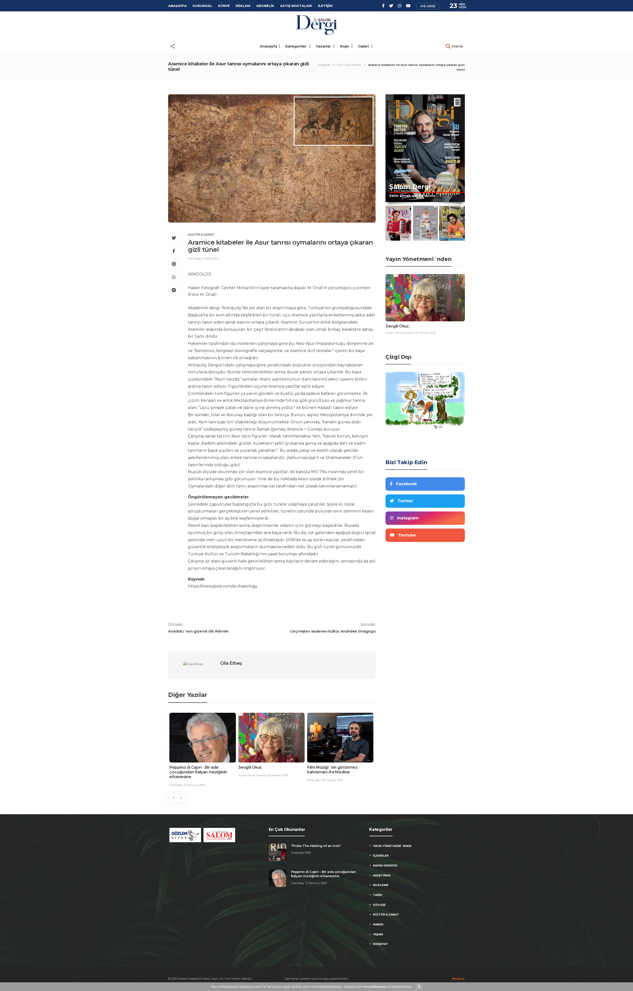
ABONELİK (265, 6)
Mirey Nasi (314, 780)
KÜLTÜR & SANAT (349, 65)
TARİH (377, 895)
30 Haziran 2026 (278, 775)
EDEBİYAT (380, 944)
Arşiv (345, 46)
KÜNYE (224, 6)
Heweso (458, 978)
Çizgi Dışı (398, 357)
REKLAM (243, 6)
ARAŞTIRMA (381, 875)
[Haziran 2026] (398, 223)
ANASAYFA (177, 6)
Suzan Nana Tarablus (252, 775)
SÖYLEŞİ (379, 905)
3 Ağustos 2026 (301, 852)
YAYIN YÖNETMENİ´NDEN (392, 846)
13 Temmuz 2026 (194, 785)
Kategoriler (296, 46)
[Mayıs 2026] (425, 223)
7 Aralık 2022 (210, 258)
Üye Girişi (427, 6)
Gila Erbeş (194, 258)
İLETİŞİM (325, 6)
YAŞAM (378, 934)
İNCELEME (380, 885)
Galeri (364, 46)
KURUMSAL (202, 6)
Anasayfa (268, 46)
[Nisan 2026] (452, 223)
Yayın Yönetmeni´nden (418, 259)
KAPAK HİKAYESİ (385, 865)
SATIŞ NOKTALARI (296, 6)
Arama (457, 46)
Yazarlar (324, 46)
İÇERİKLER (381, 855)
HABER (378, 924)
